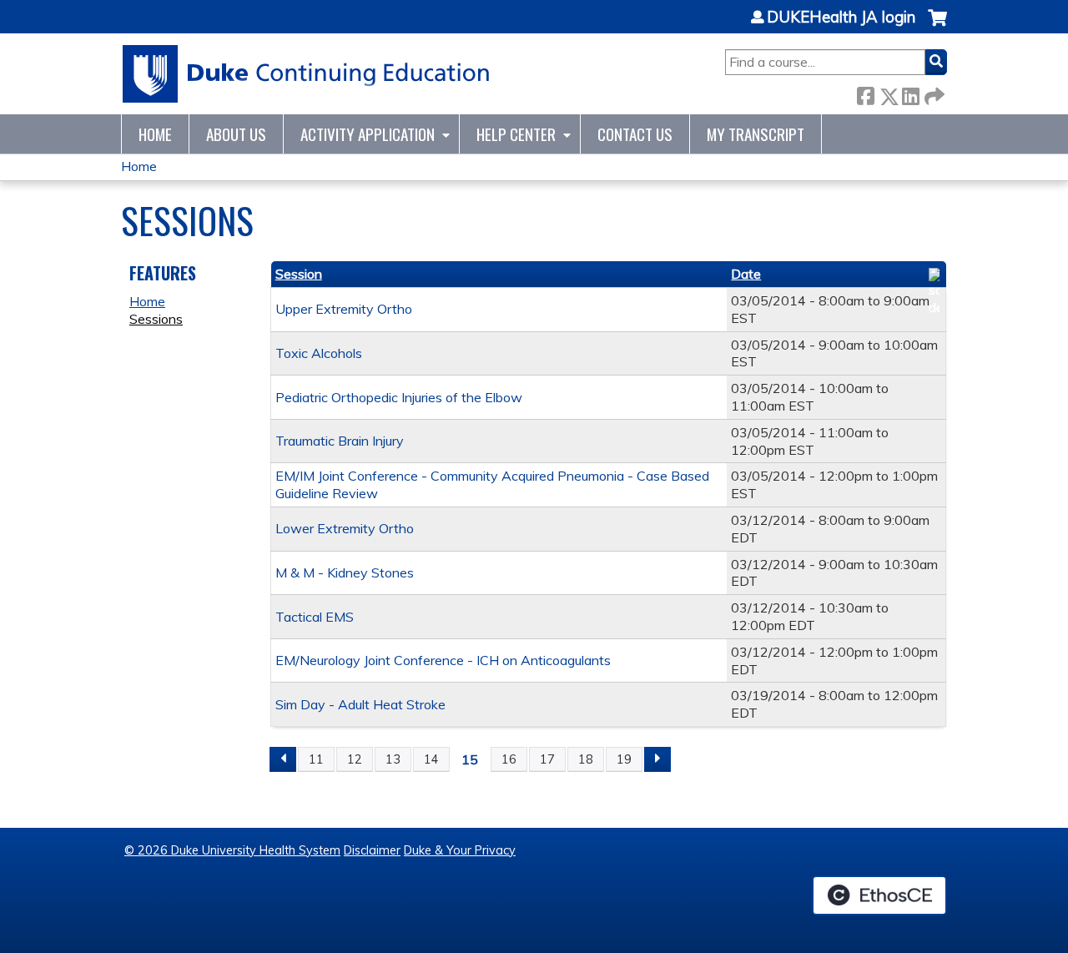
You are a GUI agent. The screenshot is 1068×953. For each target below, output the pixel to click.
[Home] (306, 73)
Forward (932, 93)
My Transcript (755, 134)
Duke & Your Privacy (460, 850)
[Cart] (937, 26)
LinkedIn (910, 93)
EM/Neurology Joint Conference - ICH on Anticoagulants (443, 660)
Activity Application (367, 134)
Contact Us (635, 134)
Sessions (156, 318)
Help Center (516, 134)
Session (298, 273)
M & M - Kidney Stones (344, 572)
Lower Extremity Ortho (344, 528)
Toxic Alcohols (318, 353)
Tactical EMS (314, 616)
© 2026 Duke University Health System (232, 850)
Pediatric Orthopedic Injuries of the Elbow (398, 397)
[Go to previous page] (283, 759)
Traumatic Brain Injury (339, 440)
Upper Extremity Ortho (343, 308)
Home (155, 134)
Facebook (865, 93)
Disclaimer (372, 850)
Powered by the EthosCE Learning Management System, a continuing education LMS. (879, 895)
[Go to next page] (657, 759)
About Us (236, 134)
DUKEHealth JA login (841, 17)
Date (746, 273)
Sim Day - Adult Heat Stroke (360, 704)
